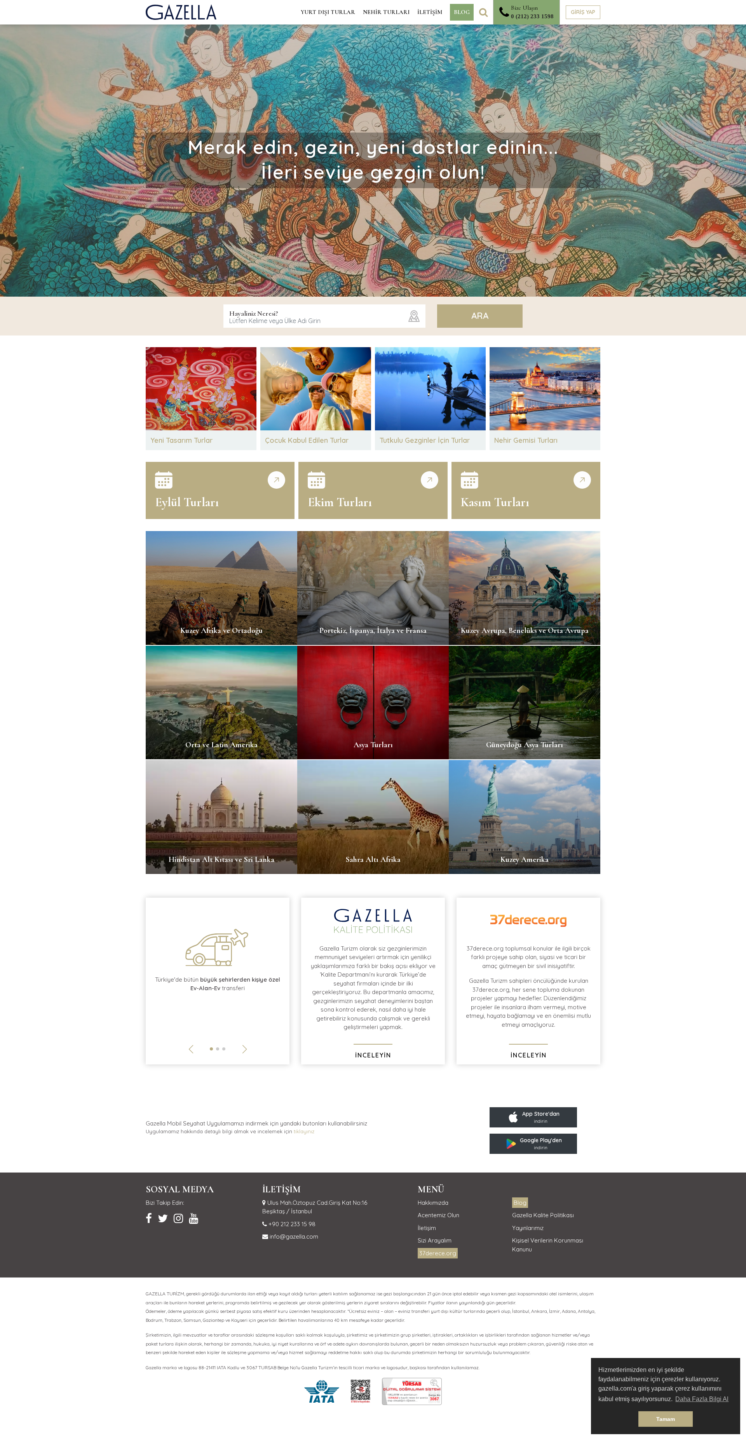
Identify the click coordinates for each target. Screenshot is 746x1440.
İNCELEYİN (373, 1055)
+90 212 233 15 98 (291, 1224)
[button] (211, 1048)
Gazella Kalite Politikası (543, 1215)
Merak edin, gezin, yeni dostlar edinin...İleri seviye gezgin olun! (373, 159)
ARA (479, 315)
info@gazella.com (293, 1236)
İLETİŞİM (429, 12)
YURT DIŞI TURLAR (328, 12)
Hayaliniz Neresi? (253, 313)
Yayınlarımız (528, 1228)
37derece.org (437, 1253)
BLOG (462, 12)
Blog (520, 1202)
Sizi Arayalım (434, 1240)
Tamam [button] (665, 1419)
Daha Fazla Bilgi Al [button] (702, 1399)
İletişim (427, 1228)
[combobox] (324, 316)
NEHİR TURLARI (386, 12)
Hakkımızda (433, 1202)
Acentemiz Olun (438, 1215)
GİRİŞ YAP (583, 12)
